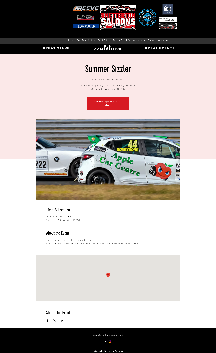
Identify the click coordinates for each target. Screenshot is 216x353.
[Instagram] (110, 341)
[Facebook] (105, 341)
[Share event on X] (54, 320)
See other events (108, 105)
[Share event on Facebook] (47, 320)
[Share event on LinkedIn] (62, 320)
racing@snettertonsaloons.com (108, 335)
